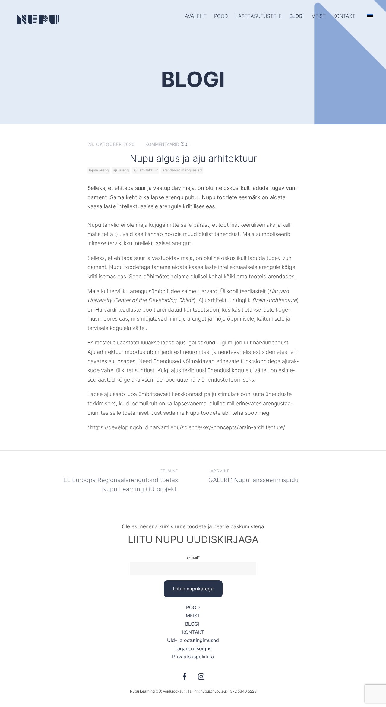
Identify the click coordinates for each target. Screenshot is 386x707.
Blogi (297, 16)
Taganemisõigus (193, 648)
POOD (221, 16)
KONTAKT (193, 632)
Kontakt (344, 16)
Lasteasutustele (258, 16)
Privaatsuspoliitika (193, 657)
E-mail (192, 557)
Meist (318, 16)
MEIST (193, 616)
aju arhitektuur (145, 170)
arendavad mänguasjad (182, 170)
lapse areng (99, 170)
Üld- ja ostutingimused (193, 640)
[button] (370, 16)
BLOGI (193, 624)
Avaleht (196, 16)
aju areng (121, 170)
